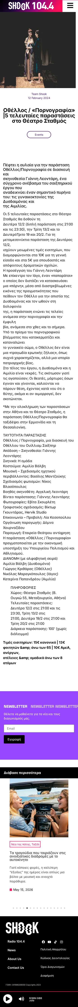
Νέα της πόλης (20, 844)
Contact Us (16, 968)
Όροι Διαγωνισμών (53, 966)
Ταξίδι (35, 844)
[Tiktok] (55, 942)
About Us (14, 959)
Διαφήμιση (47, 975)
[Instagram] (61, 942)
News (12, 950)
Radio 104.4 (16, 941)
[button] (13, 908)
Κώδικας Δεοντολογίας (55, 958)
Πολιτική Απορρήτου (53, 949)
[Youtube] (49, 942)
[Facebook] (43, 942)
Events (39, 134)
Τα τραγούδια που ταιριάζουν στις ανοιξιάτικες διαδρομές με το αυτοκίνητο (38, 856)
